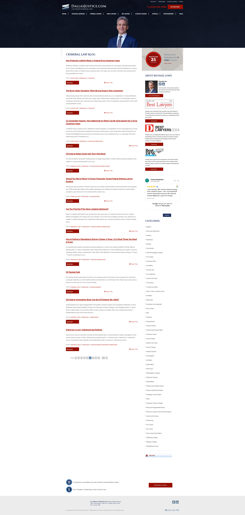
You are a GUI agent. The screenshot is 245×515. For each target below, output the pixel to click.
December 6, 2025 (75, 287)
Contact (181, 1)
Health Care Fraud (151, 343)
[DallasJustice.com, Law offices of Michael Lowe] (84, 7)
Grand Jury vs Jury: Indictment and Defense (84, 329)
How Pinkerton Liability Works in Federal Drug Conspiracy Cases (93, 60)
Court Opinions (150, 274)
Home (64, 14)
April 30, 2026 (74, 78)
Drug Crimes (111, 14)
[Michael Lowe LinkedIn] (177, 502)
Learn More (167, 63)
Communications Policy (118, 510)
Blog (181, 14)
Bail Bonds (149, 240)
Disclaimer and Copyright (154, 304)
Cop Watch (149, 265)
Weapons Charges (151, 442)
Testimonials (161, 1)
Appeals (155, 14)
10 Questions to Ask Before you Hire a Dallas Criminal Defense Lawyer (96, 482)
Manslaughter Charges (153, 373)
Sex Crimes (126, 14)
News (148, 399)
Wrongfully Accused (104, 166)
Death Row (149, 300)
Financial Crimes (151, 334)
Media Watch (150, 382)
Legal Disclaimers (107, 510)
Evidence (149, 317)
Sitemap (100, 510)
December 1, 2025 (75, 317)
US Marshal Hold (73, 272)
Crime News (150, 283)
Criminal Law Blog (172, 1)
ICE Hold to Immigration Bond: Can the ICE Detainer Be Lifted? (92, 299)
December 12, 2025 (76, 226)
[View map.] (76, 503)
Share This (109, 82)
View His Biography (154, 95)
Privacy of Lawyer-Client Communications (158, 412)
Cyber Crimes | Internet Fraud (155, 291)
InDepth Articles (99, 141)
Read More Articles (160, 485)
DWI (147, 313)
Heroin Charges (151, 347)
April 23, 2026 (74, 108)
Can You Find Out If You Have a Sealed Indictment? (87, 209)
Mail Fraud (149, 369)
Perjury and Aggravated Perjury (155, 407)
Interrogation (150, 356)
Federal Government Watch (154, 330)
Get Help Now (175, 7)
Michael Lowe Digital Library (155, 386)
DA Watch (149, 295)
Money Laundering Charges (154, 390)
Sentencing (149, 420)
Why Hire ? (153, 1)
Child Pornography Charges (154, 252)
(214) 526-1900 (158, 6)
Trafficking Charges (152, 437)
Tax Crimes (149, 429)
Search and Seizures (152, 416)
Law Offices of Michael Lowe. (81, 510)
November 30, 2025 (76, 344)
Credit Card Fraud (151, 278)
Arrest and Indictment (96, 226)
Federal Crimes (95, 14)
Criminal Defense (78, 14)
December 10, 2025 (76, 259)
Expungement (169, 14)
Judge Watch (150, 364)
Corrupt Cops (150, 270)
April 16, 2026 (74, 141)
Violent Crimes (141, 14)
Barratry (148, 244)
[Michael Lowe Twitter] (173, 502)
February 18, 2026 (75, 166)
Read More (70, 82)
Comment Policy (151, 261)
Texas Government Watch (154, 433)
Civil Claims (149, 257)
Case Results (150, 248)
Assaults (148, 235)
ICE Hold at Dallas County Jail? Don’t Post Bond (85, 153)
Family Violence (151, 326)
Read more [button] (150, 198)
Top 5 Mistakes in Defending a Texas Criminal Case (89, 489)
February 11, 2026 (75, 196)
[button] (178, 180)
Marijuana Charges (152, 377)
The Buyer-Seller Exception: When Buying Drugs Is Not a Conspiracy (94, 90)
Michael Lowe (83, 78)
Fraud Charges (150, 339)
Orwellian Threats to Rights (154, 403)
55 (103, 358)
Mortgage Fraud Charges (153, 394)
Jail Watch (149, 360)
